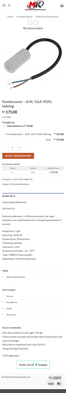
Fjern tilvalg (8, 139)
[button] (4, 5)
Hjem (10, 16)
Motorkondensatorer (47, 16)
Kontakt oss (11, 302)
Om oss (9, 296)
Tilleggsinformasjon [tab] (14, 202)
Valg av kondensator (15, 277)
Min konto (11, 314)
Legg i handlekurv (18, 155)
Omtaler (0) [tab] (8, 208)
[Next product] (30, 22)
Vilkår (9, 308)
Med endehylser (20, 125)
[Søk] (9, 5)
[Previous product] (36, 22)
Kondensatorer (25, 16)
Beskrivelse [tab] (8, 196)
